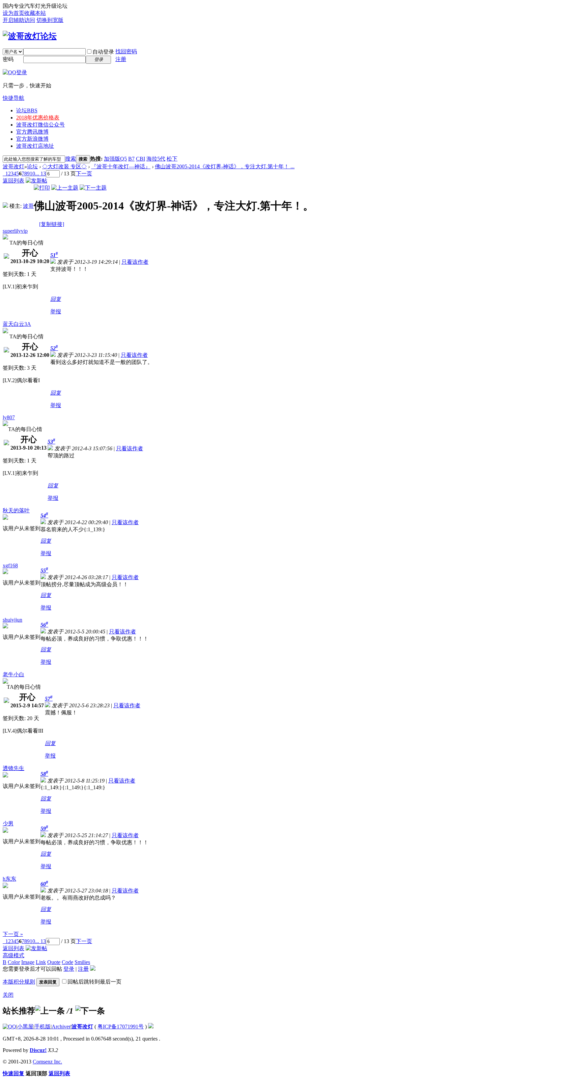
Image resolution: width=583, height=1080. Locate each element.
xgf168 (10, 565)
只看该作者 (134, 262)
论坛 (26, 110)
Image (27, 962)
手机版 (42, 1026)
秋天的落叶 (16, 510)
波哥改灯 (13, 166)
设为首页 (13, 13)
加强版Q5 (115, 159)
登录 (68, 969)
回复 (55, 299)
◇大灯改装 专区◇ (64, 166)
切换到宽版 (49, 20)
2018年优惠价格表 (37, 117)
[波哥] (5, 206)
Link (41, 962)
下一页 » (13, 934)
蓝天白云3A (17, 324)
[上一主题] (64, 188)
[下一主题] (93, 188)
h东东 (9, 879)
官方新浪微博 (32, 139)
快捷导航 (13, 98)
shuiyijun (12, 620)
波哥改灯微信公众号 (40, 124)
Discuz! (38, 1050)
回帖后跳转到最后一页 (94, 982)
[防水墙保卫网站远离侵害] (151, 1026)
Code (67, 962)
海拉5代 (155, 159)
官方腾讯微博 (32, 132)
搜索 (70, 159)
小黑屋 (25, 1026)
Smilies (82, 962)
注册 (120, 59)
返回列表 (13, 180)
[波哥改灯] (30, 36)
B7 (131, 159)
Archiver (61, 1026)
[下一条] (90, 1010)
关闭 (8, 995)
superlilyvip (15, 231)
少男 (8, 823)
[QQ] (9, 1026)
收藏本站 (35, 13)
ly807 (9, 417)
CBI (140, 159)
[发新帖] (36, 180)
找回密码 (126, 51)
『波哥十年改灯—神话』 (120, 166)
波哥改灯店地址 (35, 146)
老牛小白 (13, 674)
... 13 (40, 173)
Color (14, 962)
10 (32, 173)
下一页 (84, 173)
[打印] (42, 188)
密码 (8, 59)
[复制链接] (51, 224)
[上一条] (50, 1010)
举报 (55, 311)
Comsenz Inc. (47, 1061)
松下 (172, 159)
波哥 (28, 206)
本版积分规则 (19, 982)
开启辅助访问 (19, 20)
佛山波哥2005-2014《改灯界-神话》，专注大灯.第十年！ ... (225, 166)
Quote (53, 962)
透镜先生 (13, 768)
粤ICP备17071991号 (121, 1026)
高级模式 (13, 955)
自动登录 (103, 52)
